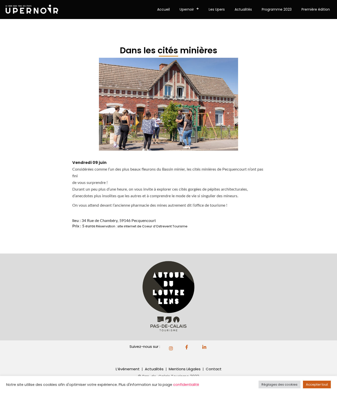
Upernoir (189, 9)
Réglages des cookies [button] (280, 384)
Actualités (243, 9)
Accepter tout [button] (317, 384)
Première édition (315, 9)
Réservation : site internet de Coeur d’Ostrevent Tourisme (142, 226)
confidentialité (186, 384)
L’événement (128, 369)
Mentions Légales (185, 369)
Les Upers (217, 9)
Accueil (163, 9)
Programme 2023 (277, 9)
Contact (214, 369)
